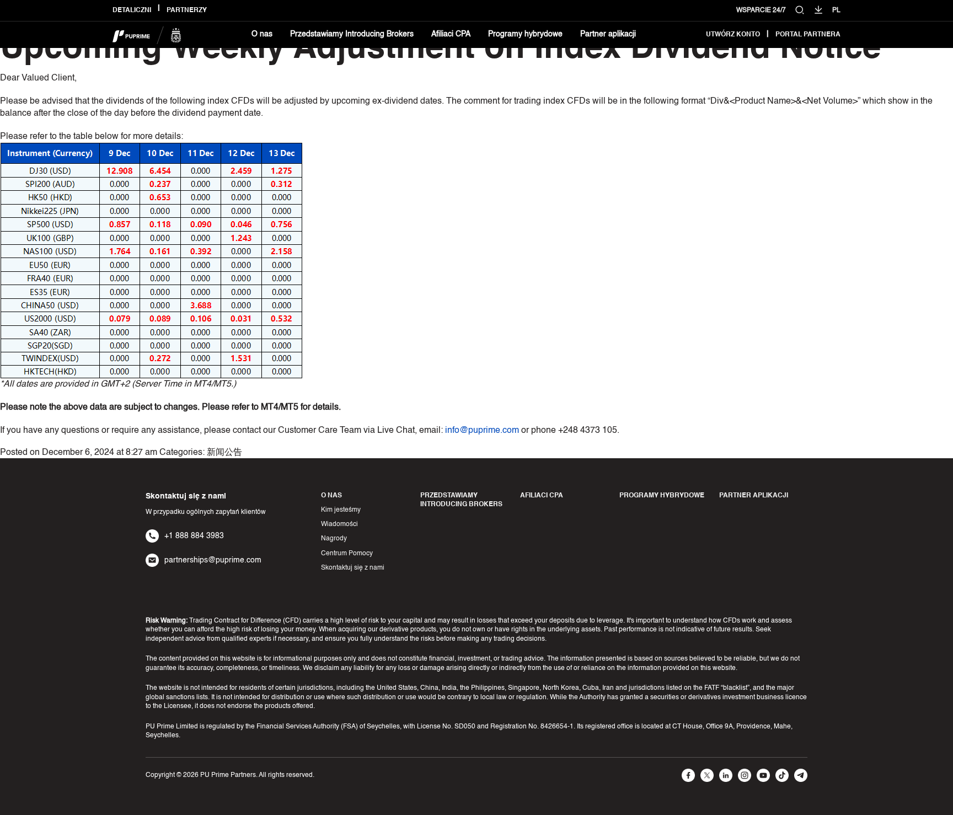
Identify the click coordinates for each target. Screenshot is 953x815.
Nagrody (334, 538)
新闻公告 (224, 452)
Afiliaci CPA (450, 34)
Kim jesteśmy (341, 510)
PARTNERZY (187, 10)
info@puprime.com (482, 430)
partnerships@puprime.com (212, 560)
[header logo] (147, 34)
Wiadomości (339, 524)
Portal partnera (807, 34)
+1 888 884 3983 (194, 536)
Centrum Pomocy (347, 553)
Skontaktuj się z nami (352, 568)
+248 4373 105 (587, 430)
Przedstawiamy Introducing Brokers (352, 34)
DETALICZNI (132, 10)
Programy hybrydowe (525, 34)
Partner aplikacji (608, 34)
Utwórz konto (733, 34)
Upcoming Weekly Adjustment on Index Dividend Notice (440, 49)
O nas (261, 34)
